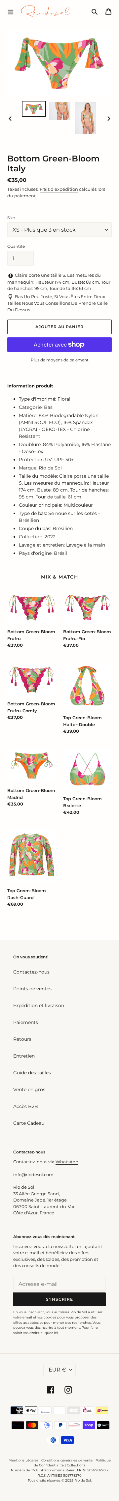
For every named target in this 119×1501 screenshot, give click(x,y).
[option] (34, 109)
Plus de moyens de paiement (60, 359)
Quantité (16, 246)
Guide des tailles (32, 1073)
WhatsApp (67, 1161)
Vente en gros (29, 1089)
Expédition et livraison (38, 1005)
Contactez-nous (31, 972)
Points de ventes (32, 989)
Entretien (24, 1056)
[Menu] (11, 11)
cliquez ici (49, 1333)
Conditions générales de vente (67, 1460)
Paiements (25, 1022)
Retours (22, 1039)
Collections (76, 1465)
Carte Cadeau (28, 1123)
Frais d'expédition (59, 189)
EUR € (57, 1370)
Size (11, 217)
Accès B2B (25, 1106)
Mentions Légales (23, 1460)
